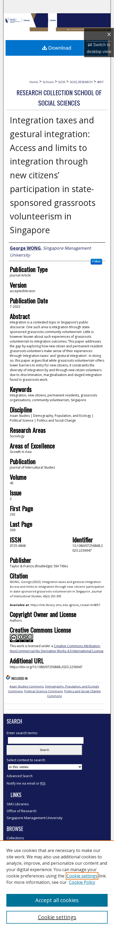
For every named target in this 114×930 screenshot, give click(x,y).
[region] (57, 885)
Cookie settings (82, 876)
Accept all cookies (57, 900)
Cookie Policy (82, 882)
